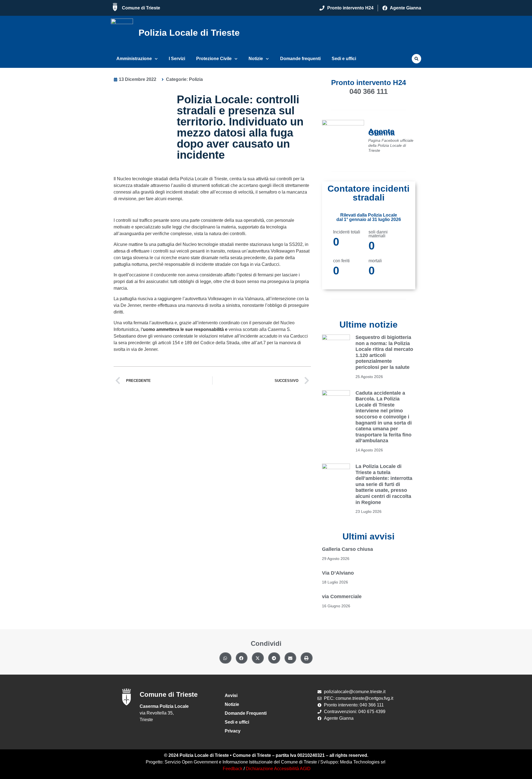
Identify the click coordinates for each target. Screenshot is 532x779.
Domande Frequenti (246, 713)
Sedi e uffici (344, 58)
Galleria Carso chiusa (347, 549)
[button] (416, 58)
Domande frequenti (300, 58)
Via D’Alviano (338, 573)
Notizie (256, 58)
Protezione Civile (214, 58)
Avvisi (231, 695)
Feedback (232, 768)
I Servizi (177, 58)
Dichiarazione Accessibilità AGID (278, 768)
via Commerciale (342, 596)
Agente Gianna (381, 132)
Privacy (233, 731)
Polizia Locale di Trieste (189, 33)
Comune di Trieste (141, 8)
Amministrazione (134, 58)
